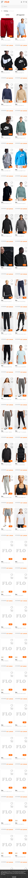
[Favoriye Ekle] (11, 19)
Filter (8, 15)
